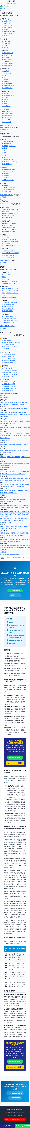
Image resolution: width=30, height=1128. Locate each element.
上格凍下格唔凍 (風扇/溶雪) (9, 302)
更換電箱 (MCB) (14, 539)
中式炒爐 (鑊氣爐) (7, 144)
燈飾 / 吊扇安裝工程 (7, 376)
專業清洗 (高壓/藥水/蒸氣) (9, 31)
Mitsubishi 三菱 (6, 122)
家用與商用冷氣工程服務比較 (15, 640)
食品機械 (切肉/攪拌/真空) (9, 187)
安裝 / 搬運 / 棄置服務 (8, 255)
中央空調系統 (5, 71)
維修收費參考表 (6, 106)
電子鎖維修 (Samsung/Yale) (9, 382)
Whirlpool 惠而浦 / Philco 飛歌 (10, 293)
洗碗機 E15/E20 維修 (7, 171)
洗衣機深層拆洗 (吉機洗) (8, 251)
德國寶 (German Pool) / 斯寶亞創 (11, 342)
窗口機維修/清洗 (6, 21)
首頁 (2, 557)
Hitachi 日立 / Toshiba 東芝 (9, 225)
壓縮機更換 (5, 93)
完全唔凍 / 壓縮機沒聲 (8, 304)
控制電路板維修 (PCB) (8, 95)
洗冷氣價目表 (5, 57)
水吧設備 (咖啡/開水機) (8, 189)
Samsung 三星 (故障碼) (20, 472)
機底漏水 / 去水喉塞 (7, 307)
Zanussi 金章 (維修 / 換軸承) (9, 227)
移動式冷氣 (5, 29)
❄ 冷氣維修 (7, 557)
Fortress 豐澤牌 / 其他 (19, 480)
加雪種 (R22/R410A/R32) (8, 33)
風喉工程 (4, 77)
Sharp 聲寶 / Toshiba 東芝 (9, 283)
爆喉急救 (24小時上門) (8, 356)
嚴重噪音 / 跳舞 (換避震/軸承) (10, 241)
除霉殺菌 (4, 36)
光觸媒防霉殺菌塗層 (7, 53)
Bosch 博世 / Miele (7, 218)
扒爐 (3, 150)
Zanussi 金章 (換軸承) (7, 480)
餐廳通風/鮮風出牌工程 (8, 86)
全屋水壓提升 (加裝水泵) (8, 362)
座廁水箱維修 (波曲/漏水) (8, 360)
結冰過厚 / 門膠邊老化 (8, 309)
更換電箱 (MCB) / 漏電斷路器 (9, 370)
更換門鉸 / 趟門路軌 (7, 390)
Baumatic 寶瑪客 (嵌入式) (6, 505)
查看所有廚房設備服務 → (6, 195)
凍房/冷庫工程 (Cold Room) (9, 162)
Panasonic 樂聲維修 (7, 113)
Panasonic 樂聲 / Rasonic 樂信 (10, 223)
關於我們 (10, 1115)
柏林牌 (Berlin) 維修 (7, 340)
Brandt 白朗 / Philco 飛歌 (9, 229)
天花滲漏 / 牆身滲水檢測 (8, 354)
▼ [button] (6, 9)
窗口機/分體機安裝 (7, 59)
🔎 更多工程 (3, 552)
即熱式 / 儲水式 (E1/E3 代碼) (9, 346)
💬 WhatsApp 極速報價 (15, 757)
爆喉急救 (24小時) (15, 533)
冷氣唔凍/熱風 (6, 43)
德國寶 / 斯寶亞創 (15, 527)
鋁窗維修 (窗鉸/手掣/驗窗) (9, 384)
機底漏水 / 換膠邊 (7, 243)
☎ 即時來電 (3, 554)
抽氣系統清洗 (5, 178)
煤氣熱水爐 (23, 527)
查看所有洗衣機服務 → (6, 260)
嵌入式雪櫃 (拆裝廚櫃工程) (9, 316)
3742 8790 (3, 1)
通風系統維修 (5, 81)
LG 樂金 (4, 277)
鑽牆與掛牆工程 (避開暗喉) (9, 386)
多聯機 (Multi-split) (7, 27)
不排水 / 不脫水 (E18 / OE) (9, 237)
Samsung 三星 (6, 275)
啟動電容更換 (5, 99)
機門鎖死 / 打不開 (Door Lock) (10, 239)
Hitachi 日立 (5, 279)
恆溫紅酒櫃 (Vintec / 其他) (9, 318)
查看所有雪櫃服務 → (5, 326)
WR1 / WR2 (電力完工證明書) (9, 372)
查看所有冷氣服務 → (5, 127)
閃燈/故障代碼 (6, 47)
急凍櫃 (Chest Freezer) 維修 (9, 320)
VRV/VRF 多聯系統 (7, 73)
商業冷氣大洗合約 (7, 55)
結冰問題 (4, 102)
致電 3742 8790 (16, 595)
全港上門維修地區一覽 (8, 257)
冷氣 (8, 780)
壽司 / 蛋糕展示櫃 (7, 164)
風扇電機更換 (5, 97)
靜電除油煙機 (5, 176)
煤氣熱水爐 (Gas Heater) (8, 344)
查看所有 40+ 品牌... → (6, 125)
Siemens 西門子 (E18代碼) (7, 472)
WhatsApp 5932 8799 (10, 3)
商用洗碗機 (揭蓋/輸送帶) (8, 169)
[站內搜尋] (1, 3)
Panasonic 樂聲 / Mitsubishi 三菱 (11, 281)
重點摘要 (11, 622)
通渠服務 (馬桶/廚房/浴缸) (9, 358)
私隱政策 (20, 1115)
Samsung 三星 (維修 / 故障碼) (10, 213)
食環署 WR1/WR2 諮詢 (8, 180)
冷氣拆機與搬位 (6, 61)
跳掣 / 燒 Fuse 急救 (7, 368)
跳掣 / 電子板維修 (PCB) (8, 245)
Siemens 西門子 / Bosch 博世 (10, 291)
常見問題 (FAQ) (12, 643)
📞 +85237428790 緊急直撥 (15, 763)
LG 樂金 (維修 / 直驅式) (8, 215)
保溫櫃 (4, 152)
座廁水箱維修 (8, 535)
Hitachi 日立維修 (6, 118)
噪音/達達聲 (5, 45)
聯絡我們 (15, 1115)
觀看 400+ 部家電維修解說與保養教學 (16, 1119)
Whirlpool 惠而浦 (7, 211)
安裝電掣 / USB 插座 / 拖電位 (9, 374)
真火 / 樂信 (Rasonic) (7, 349)
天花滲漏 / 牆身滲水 (5, 533)
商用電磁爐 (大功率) (7, 141)
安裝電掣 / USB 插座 (6, 541)
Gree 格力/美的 (6, 120)
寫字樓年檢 (5, 79)
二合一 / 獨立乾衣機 (18, 491)
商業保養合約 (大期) (7, 88)
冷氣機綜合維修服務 (16, 557)
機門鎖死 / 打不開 (18, 484)
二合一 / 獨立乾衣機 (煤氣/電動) (10, 253)
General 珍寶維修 (7, 115)
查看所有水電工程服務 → (6, 393)
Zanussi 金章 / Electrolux (9, 297)
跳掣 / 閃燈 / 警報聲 (7, 311)
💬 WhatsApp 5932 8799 (13, 554)
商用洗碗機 (5, 185)
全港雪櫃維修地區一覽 (8, 322)
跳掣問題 (4, 104)
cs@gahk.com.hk (20, 1112)
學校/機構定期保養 (7, 83)
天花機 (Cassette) (7, 25)
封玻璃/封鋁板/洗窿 (7, 65)
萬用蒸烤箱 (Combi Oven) (9, 146)
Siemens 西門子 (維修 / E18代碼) (10, 209)
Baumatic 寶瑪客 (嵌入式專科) (10, 288)
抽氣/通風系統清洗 (7, 192)
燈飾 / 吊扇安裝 (16, 541)
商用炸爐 (4, 148)
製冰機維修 (5, 157)
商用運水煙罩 (5, 173)
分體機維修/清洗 (6, 23)
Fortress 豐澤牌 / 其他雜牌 (9, 231)
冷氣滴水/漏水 (6, 41)
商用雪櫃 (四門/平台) (7, 160)
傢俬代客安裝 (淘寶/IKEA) (9, 388)
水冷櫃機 (4, 75)
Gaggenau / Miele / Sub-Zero (10, 295)
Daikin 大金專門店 (7, 111)
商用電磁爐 (3, 444)
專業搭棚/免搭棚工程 (7, 63)
